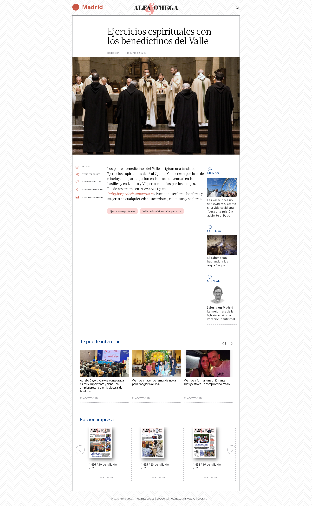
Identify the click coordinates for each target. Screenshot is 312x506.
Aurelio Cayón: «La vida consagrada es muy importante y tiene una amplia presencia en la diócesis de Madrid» (102, 386)
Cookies (202, 498)
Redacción (113, 53)
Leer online (106, 477)
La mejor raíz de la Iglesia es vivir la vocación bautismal (221, 315)
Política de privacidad (182, 498)
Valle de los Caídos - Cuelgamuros (162, 211)
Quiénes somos (145, 498)
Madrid (92, 7)
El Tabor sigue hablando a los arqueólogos (217, 261)
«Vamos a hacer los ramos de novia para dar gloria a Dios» (154, 382)
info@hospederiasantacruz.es (130, 193)
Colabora (162, 498)
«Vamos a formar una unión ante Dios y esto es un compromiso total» (207, 382)
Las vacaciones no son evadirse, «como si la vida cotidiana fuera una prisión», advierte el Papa (221, 207)
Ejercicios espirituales (122, 211)
